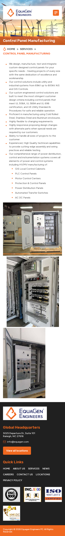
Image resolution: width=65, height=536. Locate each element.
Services (33, 468)
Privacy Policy (12, 480)
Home (6, 468)
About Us (19, 468)
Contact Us (25, 474)
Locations (43, 474)
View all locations (17, 450)
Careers (8, 474)
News (46, 468)
